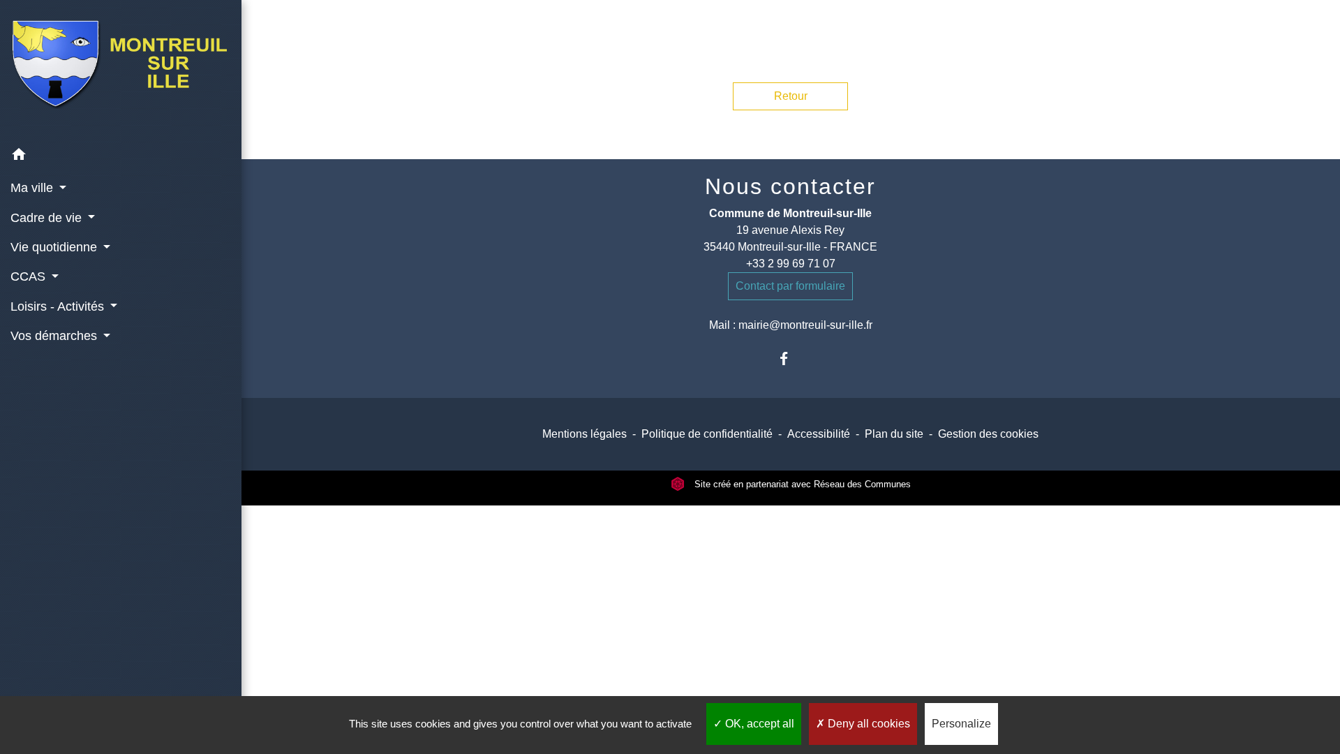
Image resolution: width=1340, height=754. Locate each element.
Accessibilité (818, 434)
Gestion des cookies (988, 434)
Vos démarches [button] (55, 336)
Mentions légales (584, 434)
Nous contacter (790, 186)
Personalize (961, 724)
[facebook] (790, 358)
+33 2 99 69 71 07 (790, 263)
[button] (120, 156)
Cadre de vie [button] (47, 218)
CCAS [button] (29, 276)
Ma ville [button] (33, 188)
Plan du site (894, 434)
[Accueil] (120, 70)
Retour (790, 96)
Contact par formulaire (790, 286)
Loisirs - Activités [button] (58, 306)
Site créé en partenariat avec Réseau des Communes (801, 484)
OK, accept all (758, 724)
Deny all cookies (867, 724)
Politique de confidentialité (707, 434)
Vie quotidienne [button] (55, 247)
